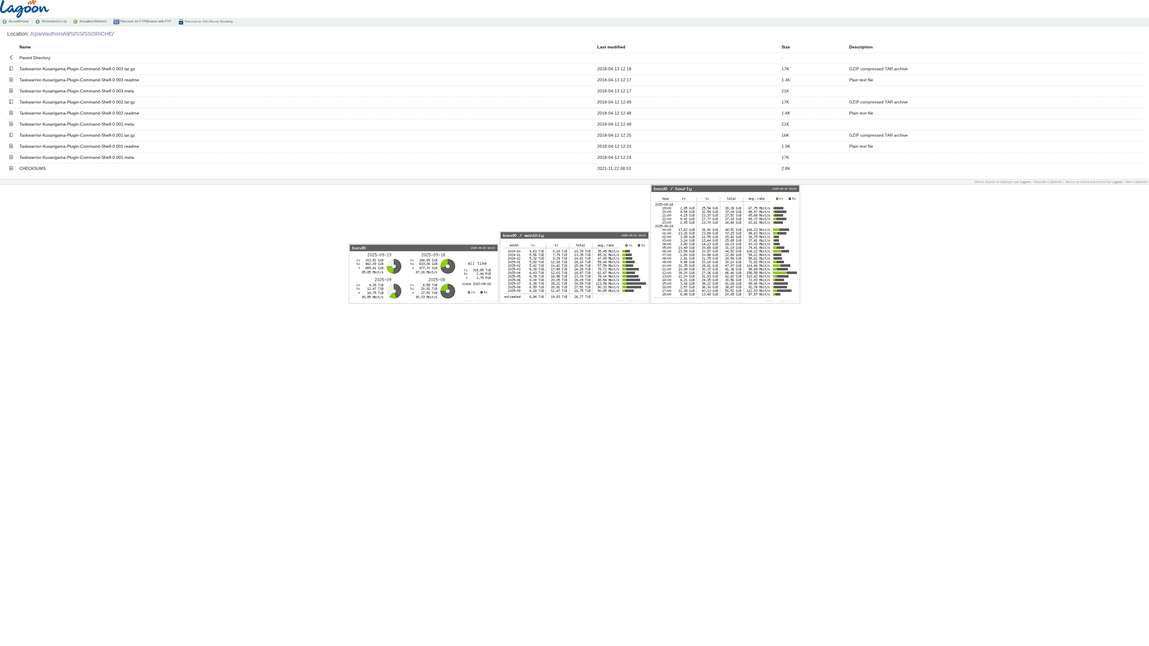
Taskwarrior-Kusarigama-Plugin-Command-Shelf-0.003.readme (79, 79)
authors (54, 34)
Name (25, 47)
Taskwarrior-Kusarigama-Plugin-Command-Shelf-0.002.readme (79, 113)
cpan (38, 34)
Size (786, 47)
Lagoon (1025, 182)
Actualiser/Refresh (93, 21)
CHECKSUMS (32, 168)
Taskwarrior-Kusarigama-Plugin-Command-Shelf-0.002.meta (76, 124)
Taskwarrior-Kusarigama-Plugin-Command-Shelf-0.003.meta (76, 91)
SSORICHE (98, 34)
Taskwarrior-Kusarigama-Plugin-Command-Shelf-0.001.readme (79, 146)
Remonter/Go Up (54, 21)
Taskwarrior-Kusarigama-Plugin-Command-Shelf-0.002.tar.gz (77, 102)
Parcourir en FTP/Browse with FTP (145, 21)
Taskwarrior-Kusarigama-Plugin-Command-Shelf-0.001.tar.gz (77, 135)
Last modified (611, 47)
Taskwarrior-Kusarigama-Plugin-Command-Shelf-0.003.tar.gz (77, 68)
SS (79, 34)
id (67, 34)
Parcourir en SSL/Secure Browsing (208, 21)
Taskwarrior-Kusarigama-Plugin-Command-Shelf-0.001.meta (76, 157)
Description (861, 47)
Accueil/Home (19, 21)
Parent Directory (34, 57)
